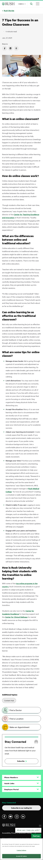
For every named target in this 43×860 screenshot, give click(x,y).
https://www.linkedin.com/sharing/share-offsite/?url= (10, 48)
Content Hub (9, 700)
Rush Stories (9, 10)
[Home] (9, 826)
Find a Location (16, 718)
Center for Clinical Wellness (16, 617)
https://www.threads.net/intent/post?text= (16, 48)
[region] (21, 849)
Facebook (4, 816)
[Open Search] (31, 3)
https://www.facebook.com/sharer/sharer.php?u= (4, 48)
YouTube (10, 816)
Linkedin (23, 816)
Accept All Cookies (21, 856)
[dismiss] (40, 832)
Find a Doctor (15, 710)
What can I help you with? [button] (28, 837)
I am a (21, 4)
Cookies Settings (21, 850)
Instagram (17, 816)
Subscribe (21, 761)
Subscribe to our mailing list (21, 808)
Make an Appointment (19, 727)
